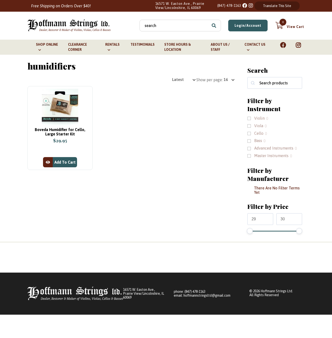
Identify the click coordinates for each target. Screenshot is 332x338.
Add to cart (65, 162)
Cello (258, 133)
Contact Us (255, 44)
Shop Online (47, 44)
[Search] (214, 25)
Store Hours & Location (177, 47)
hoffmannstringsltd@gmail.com (206, 295)
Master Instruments (271, 155)
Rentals (112, 44)
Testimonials (143, 44)
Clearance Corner (77, 47)
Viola (258, 126)
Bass (258, 140)
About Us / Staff (220, 47)
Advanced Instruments (273, 148)
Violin (259, 118)
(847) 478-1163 (229, 6)
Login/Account (248, 25)
